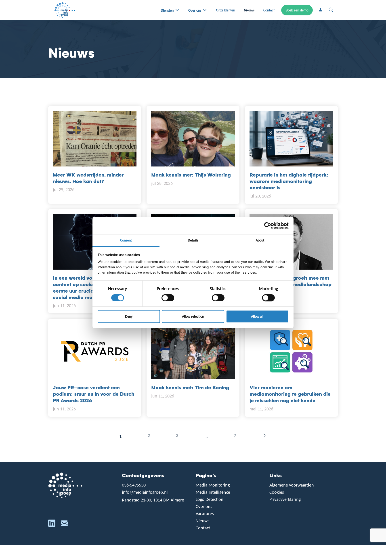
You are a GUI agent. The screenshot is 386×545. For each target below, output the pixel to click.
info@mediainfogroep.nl (145, 492)
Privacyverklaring (285, 499)
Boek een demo (297, 10)
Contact (269, 10)
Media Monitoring (213, 485)
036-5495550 (134, 485)
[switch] (168, 298)
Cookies (276, 492)
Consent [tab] (126, 240)
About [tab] (260, 240)
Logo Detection (209, 499)
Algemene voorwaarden (291, 485)
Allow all (257, 316)
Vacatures (205, 513)
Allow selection (193, 316)
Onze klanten (225, 10)
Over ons (194, 10)
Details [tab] (193, 240)
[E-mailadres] (64, 524)
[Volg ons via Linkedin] (51, 524)
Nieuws (249, 10)
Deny (128, 316)
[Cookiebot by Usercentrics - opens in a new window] (269, 225)
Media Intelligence (213, 492)
